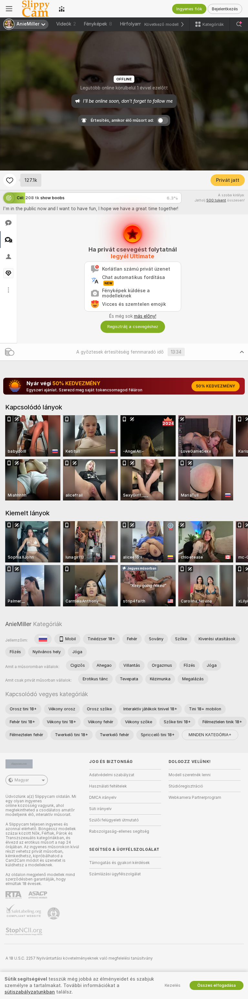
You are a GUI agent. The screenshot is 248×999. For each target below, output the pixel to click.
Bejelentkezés (225, 8)
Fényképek (98, 24)
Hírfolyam (130, 24)
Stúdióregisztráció (186, 786)
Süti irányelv (100, 809)
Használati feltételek (108, 786)
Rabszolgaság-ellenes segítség (119, 831)
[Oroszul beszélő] (43, 639)
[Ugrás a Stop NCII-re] (24, 931)
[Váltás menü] (9, 8)
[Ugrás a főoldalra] (35, 8)
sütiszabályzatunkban (30, 991)
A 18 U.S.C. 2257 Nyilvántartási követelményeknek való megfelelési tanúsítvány (79, 958)
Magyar (22, 780)
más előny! (145, 316)
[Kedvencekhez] (9, 180)
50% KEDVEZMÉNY (215, 386)
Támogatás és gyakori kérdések (119, 862)
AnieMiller (18, 624)
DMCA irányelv (103, 797)
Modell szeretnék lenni (190, 775)
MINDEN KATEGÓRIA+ (210, 734)
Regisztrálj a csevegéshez (132, 326)
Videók (66, 24)
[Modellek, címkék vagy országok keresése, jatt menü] (239, 24)
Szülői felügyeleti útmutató (114, 820)
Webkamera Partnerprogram (195, 797)
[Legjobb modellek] (61, 8)
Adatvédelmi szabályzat (111, 775)
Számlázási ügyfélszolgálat (115, 874)
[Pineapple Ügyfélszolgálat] (54, 913)
